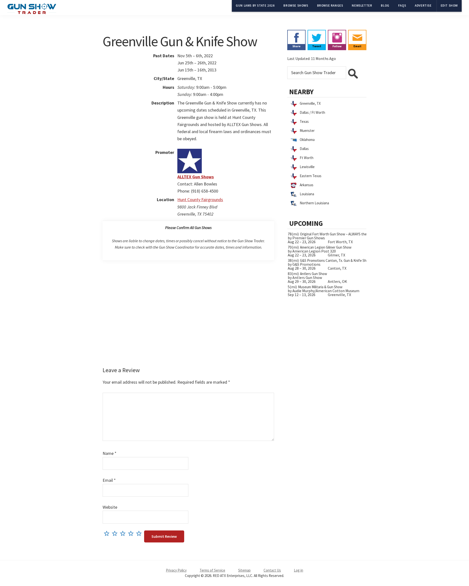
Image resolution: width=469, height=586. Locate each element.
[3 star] (124, 533)
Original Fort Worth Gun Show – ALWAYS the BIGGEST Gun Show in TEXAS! (356, 234)
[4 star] (132, 533)
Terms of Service (212, 570)
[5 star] (140, 533)
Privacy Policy (176, 570)
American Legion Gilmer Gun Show (326, 247)
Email (109, 480)
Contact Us (272, 570)
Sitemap (244, 570)
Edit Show (449, 5)
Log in (298, 570)
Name (110, 453)
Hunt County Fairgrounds (200, 199)
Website (110, 507)
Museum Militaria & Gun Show (320, 287)
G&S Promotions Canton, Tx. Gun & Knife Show (335, 260)
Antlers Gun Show (313, 273)
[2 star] (116, 533)
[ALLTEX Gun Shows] (189, 152)
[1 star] (108, 533)
